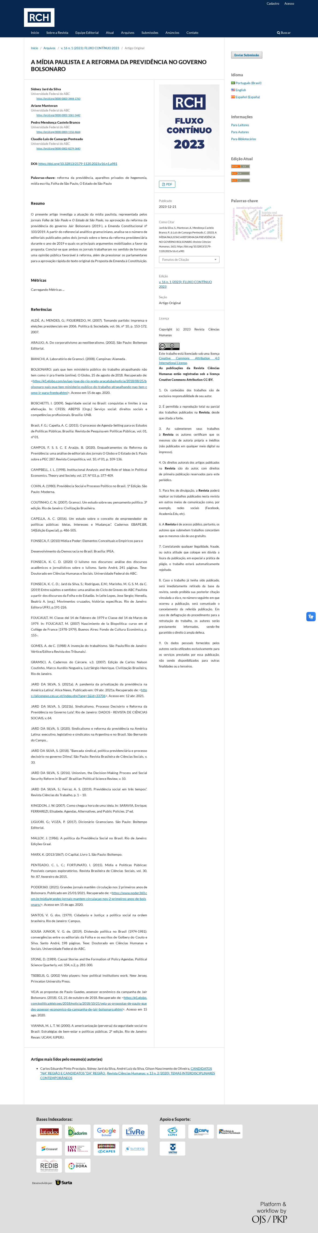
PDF (169, 184)
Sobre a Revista (57, 33)
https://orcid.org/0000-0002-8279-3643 (58, 148)
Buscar (285, 33)
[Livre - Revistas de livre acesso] (135, 1132)
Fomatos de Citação (175, 259)
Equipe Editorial (87, 33)
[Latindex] (49, 1132)
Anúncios (172, 33)
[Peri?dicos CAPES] (106, 1149)
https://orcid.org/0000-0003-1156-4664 (58, 132)
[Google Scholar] (106, 1132)
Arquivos (127, 33)
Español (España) (247, 97)
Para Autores (240, 132)
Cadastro (273, 3)
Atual (110, 33)
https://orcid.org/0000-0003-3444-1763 (58, 98)
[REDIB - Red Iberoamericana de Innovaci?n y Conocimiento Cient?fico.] (49, 1166)
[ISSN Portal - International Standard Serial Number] (78, 1149)
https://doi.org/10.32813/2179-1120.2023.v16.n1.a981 (77, 164)
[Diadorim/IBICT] (78, 1132)
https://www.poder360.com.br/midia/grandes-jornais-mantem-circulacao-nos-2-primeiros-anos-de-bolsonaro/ (89, 899)
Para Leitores (240, 125)
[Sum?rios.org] (135, 1149)
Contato (192, 33)
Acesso (289, 3)
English (240, 90)
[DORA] (78, 1166)
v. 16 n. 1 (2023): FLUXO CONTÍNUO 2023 (90, 48)
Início (35, 33)
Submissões (150, 33)
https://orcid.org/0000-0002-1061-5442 (58, 115)
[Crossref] (49, 1149)
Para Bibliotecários (243, 139)
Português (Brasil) (248, 83)
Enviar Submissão (246, 55)
